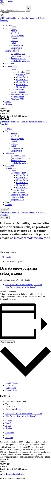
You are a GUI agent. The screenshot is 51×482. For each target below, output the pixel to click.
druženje (19, 409)
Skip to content (6, 1)
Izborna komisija (18, 192)
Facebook (9, 432)
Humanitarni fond (18, 148)
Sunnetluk (15, 141)
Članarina (9, 165)
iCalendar (9, 385)
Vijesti (8, 425)
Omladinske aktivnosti (20, 163)
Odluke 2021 (22, 187)
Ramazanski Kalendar (20, 158)
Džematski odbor (18, 173)
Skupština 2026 (17, 200)
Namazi (8, 129)
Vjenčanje (15, 136)
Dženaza (14, 143)
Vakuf (8, 202)
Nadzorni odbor (17, 190)
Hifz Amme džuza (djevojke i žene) (21, 287)
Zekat (13, 146)
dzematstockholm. (14, 474)
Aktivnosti (9, 153)
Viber (7, 435)
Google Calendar (12, 383)
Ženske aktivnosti (18, 160)
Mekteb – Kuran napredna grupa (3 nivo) (23, 284)
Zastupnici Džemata (19, 195)
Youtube (9, 437)
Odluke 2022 (22, 185)
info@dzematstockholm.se (32, 238)
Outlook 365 (10, 388)
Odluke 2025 (22, 178)
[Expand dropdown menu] (14, 168)
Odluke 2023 (22, 182)
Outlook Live (11, 390)
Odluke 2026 (22, 175)
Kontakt (8, 204)
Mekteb (14, 134)
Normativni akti (17, 197)
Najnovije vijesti (18, 156)
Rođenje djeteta (17, 138)
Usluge (8, 131)
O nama (8, 168)
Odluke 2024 (22, 180)
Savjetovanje (16, 151)
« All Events (5, 257)
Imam (13, 170)
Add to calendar (7, 342)
